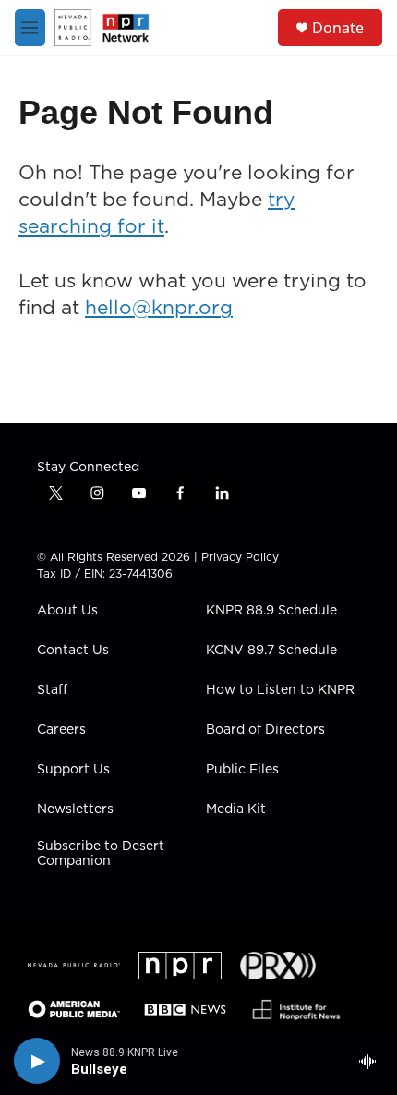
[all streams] (372, 1061)
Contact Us (73, 650)
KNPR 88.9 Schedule (271, 610)
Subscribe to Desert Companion (100, 854)
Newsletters (75, 809)
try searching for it (156, 212)
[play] (37, 1061)
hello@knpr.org (159, 307)
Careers (61, 730)
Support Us (73, 769)
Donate (338, 27)
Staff (52, 690)
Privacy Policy (240, 557)
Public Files (242, 769)
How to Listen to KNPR (280, 690)
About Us (67, 610)
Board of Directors (265, 730)
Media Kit (236, 809)
